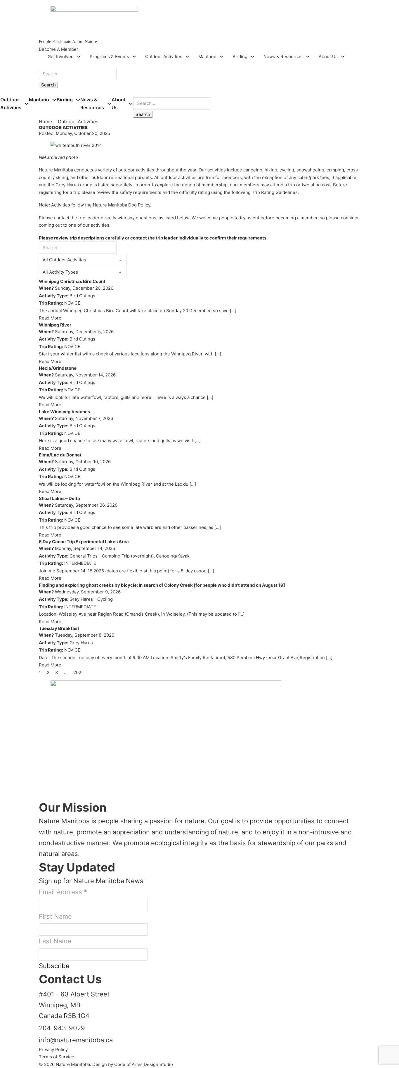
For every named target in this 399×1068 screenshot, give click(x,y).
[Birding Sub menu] (252, 56)
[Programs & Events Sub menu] (134, 56)
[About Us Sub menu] (343, 56)
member (309, 217)
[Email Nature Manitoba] (44, 796)
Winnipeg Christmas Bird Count (72, 281)
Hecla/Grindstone (58, 368)
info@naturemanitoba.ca (76, 1040)
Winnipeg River (55, 325)
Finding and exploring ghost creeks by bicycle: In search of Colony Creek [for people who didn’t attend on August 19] (162, 585)
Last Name (55, 941)
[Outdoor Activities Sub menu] (187, 56)
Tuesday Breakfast (59, 628)
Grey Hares (81, 599)
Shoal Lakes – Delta (59, 498)
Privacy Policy (53, 1049)
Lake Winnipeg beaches (64, 411)
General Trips (84, 556)
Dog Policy (139, 205)
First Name (55, 916)
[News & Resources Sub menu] (308, 56)
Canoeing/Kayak (173, 556)
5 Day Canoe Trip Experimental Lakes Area (84, 541)
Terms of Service (56, 1057)
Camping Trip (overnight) (128, 556)
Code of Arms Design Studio (143, 1064)
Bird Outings (82, 295)
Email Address (63, 892)
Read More (50, 318)
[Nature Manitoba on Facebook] (44, 781)
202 (77, 672)
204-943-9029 (62, 1028)
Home (45, 121)
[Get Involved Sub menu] (79, 56)
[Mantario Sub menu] (221, 56)
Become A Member (58, 49)
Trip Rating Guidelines (275, 192)
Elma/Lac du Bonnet (60, 455)
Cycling (105, 599)
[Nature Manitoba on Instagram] (44, 788)
